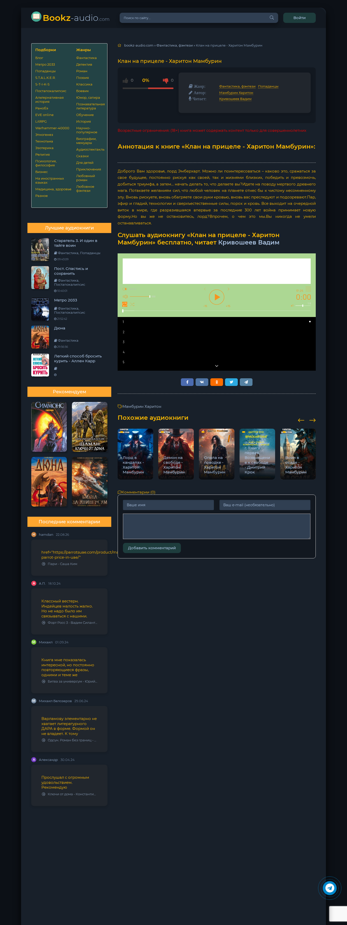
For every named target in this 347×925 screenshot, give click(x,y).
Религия (42, 154)
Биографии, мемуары (86, 141)
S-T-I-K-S (42, 84)
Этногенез (44, 135)
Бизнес (41, 172)
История (83, 121)
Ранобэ (41, 108)
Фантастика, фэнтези (237, 86)
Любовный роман (85, 178)
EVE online (44, 115)
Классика (84, 84)
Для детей (84, 163)
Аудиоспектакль (89, 149)
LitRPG (41, 121)
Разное (41, 196)
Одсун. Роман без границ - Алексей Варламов (72, 740)
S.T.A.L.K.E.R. (45, 78)
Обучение (85, 115)
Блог (39, 58)
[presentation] (301, 419)
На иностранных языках (49, 180)
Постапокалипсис (50, 91)
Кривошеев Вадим (235, 99)
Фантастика (86, 58)
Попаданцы (45, 71)
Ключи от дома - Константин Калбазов (72, 794)
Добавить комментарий (152, 547)
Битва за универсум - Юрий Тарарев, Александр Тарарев (72, 681)
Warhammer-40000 (52, 128)
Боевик (82, 91)
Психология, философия (46, 163)
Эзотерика (44, 148)
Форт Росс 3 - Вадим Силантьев (72, 622)
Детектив (84, 64)
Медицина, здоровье (53, 189)
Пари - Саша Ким (62, 564)
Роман (81, 71)
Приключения (88, 169)
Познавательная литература (89, 106)
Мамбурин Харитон (236, 93)
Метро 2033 (45, 64)
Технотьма (44, 141)
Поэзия (82, 78)
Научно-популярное (86, 130)
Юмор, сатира (88, 97)
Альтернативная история (49, 99)
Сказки (82, 156)
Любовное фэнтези (85, 188)
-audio (76, 17)
